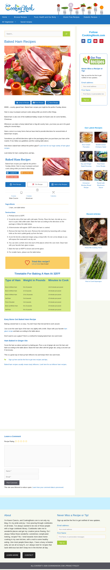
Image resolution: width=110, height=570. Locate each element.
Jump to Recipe (23, 102)
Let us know (36, 264)
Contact (29, 555)
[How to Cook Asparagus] (93, 278)
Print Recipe (39, 102)
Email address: (87, 83)
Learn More (12, 555)
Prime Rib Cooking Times (93, 247)
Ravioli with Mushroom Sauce (101, 185)
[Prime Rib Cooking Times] (93, 244)
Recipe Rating (9, 441)
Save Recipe (53, 102)
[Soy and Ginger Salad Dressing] (88, 161)
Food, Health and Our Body (45, 17)
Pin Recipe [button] (39, 184)
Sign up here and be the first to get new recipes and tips (28, 359)
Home (4, 17)
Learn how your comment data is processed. (48, 487)
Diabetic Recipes (90, 17)
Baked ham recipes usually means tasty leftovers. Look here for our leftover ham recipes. (35, 364)
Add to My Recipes (60, 184)
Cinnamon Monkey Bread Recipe (86, 185)
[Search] (66, 33)
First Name (85, 90)
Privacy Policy (72, 566)
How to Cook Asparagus (93, 281)
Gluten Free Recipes (71, 17)
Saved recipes (26, 22)
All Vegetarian (7, 22)
